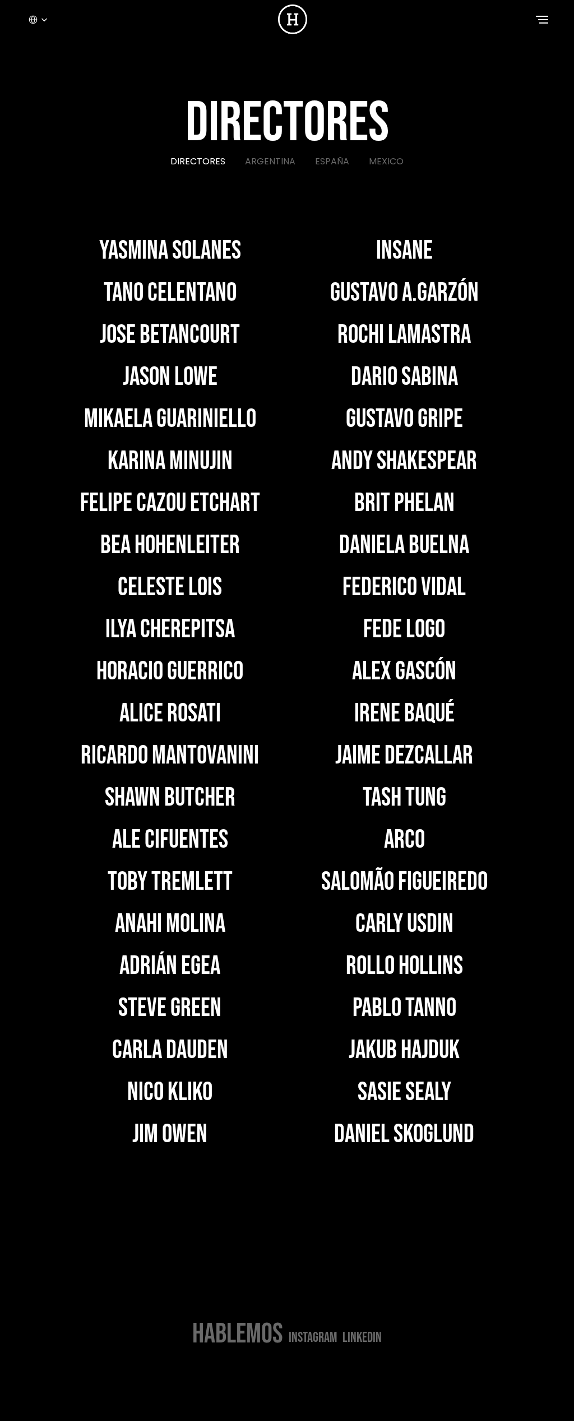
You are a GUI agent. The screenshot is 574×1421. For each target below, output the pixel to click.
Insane (404, 251)
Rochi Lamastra (404, 335)
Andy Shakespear (404, 461)
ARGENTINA (270, 161)
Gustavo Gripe (404, 419)
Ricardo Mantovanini (170, 756)
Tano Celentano (170, 293)
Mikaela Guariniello (170, 419)
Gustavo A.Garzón (404, 293)
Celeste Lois (170, 587)
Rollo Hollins (404, 966)
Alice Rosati (170, 713)
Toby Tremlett (170, 882)
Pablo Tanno (404, 1008)
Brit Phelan (404, 503)
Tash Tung (404, 798)
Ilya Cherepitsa (170, 629)
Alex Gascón (404, 671)
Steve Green (169, 1008)
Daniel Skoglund (404, 1134)
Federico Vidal (404, 587)
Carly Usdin (404, 924)
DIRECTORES (197, 161)
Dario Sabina (404, 377)
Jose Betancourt (170, 335)
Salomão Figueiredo (404, 882)
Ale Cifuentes (170, 840)
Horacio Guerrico (169, 671)
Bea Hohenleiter (170, 545)
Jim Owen (169, 1134)
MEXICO (386, 161)
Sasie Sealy (404, 1092)
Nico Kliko (169, 1092)
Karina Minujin (170, 461)
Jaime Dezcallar (404, 756)
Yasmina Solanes (170, 251)
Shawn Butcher (170, 798)
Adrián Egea (169, 966)
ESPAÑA (332, 161)
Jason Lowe (170, 377)
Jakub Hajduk (404, 1050)
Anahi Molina (170, 924)
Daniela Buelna (404, 545)
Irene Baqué (404, 713)
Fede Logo (404, 629)
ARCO (404, 840)
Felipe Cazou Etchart (170, 503)
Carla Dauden (170, 1050)
